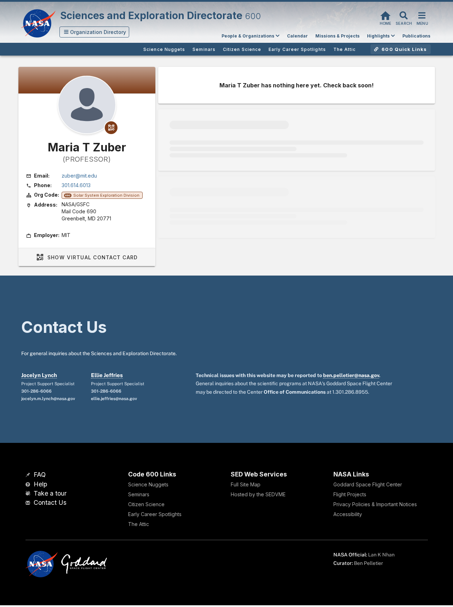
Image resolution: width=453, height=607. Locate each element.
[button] (94, 32)
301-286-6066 (36, 391)
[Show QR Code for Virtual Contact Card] (111, 128)
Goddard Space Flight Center (367, 484)
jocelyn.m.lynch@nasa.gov (48, 398)
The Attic (138, 524)
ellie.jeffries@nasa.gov (114, 398)
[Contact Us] (28, 503)
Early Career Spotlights (155, 514)
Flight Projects (349, 494)
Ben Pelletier (368, 563)
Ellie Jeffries (107, 375)
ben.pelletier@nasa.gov (351, 375)
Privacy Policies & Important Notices (375, 504)
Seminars (138, 494)
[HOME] (385, 15)
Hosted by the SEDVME (258, 494)
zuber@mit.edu (79, 176)
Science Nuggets (148, 484)
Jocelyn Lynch (39, 375)
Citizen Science (146, 504)
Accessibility (347, 514)
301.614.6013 (76, 185)
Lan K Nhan (381, 554)
